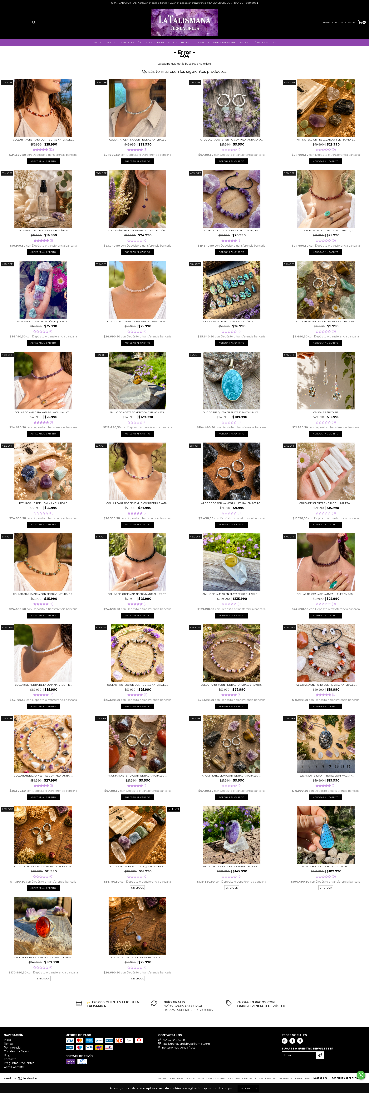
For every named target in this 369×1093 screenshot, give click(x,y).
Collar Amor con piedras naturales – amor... (231, 684)
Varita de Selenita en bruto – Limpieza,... (325, 503)
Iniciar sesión (347, 22)
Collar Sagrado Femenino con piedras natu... (137, 503)
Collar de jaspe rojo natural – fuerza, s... (326, 230)
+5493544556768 (174, 1040)
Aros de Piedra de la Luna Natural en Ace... (43, 866)
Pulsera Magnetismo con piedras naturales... (326, 684)
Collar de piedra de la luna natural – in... (43, 684)
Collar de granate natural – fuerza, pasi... (326, 594)
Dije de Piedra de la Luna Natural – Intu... (137, 957)
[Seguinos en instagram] (285, 1041)
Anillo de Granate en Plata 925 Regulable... (43, 957)
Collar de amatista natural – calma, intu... (43, 412)
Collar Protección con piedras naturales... (137, 684)
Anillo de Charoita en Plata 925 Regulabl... (231, 866)
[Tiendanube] (20, 1079)
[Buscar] (33, 22)
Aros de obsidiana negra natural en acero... (231, 503)
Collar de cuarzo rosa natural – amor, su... (137, 321)
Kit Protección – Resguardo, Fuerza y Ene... (326, 139)
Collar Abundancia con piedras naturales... (43, 594)
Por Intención (131, 42)
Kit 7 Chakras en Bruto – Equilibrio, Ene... (137, 866)
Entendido (248, 1088)
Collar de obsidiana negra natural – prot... (137, 594)
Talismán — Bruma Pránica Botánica (43, 230)
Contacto (201, 42)
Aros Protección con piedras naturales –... (231, 775)
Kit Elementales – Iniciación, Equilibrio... (43, 321)
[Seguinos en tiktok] (300, 1041)
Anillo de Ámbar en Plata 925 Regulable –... (231, 594)
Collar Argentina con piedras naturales (137, 139)
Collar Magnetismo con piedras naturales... (43, 139)
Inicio (97, 42)
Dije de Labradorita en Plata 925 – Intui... (326, 866)
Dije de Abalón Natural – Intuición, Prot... (231, 321)
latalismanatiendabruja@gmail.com (186, 1043)
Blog (185, 42)
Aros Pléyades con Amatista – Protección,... (137, 230)
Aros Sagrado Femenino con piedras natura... (231, 139)
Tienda (111, 42)
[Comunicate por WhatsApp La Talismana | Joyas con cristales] (361, 1075)
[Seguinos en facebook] (292, 1041)
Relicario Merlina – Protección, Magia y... (326, 775)
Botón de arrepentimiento (348, 1078)
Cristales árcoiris (325, 412)
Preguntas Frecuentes (230, 42)
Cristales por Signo (161, 42)
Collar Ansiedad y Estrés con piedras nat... (43, 775)
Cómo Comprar (264, 42)
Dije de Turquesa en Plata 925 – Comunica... (231, 412)
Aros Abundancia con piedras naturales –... (325, 321)
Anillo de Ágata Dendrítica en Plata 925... (137, 412)
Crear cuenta (329, 22)
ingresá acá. (320, 1078)
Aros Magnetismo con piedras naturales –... (137, 775)
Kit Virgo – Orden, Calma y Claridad (43, 503)
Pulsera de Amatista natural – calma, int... (231, 230)
